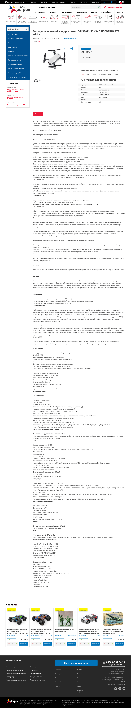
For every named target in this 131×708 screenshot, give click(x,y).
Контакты (83, 2)
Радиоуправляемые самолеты (16, 673)
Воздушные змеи (36, 677)
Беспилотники (11, 21)
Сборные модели (35, 673)
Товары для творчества (98, 21)
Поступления (40, 12)
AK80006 (58, 635)
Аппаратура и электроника (120, 21)
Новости (120, 12)
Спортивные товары (87, 21)
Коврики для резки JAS (16, 105)
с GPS (100, 99)
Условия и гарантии (58, 2)
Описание (38, 114)
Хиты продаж (67, 12)
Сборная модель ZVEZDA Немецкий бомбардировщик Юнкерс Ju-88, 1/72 (113, 631)
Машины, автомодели (22, 21)
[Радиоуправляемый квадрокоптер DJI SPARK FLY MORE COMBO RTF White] (37, 80)
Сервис (72, 2)
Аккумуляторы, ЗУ (109, 21)
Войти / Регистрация (114, 7)
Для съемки (103, 97)
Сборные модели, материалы (65, 22)
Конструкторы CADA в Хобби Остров (15, 90)
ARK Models (72, 635)
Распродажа (82, 12)
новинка (11, 610)
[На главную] (19, 9)
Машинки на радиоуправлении (16, 680)
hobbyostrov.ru (81, 700)
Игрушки (54, 21)
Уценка (94, 12)
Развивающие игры (76, 21)
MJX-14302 (82, 635)
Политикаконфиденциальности (82, 691)
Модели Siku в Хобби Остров (15, 97)
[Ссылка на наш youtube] (124, 689)
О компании (96, 2)
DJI (100, 87)
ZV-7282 (105, 635)
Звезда (121, 635)
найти (99, 7)
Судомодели (43, 21)
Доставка (44, 2)
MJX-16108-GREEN (13, 635)
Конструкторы (10, 677)
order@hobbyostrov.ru (117, 673)
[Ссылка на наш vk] (119, 688)
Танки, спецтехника (32, 21)
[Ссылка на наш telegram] (115, 688)
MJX (26, 635)
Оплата (33, 2)
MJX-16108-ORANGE (38, 635)
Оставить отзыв (71, 38)
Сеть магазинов (20, 2)
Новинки (53, 12)
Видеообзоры (106, 12)
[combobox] (18, 29)
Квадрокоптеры (104, 90)
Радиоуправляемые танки (14, 670)
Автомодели (34, 667)
